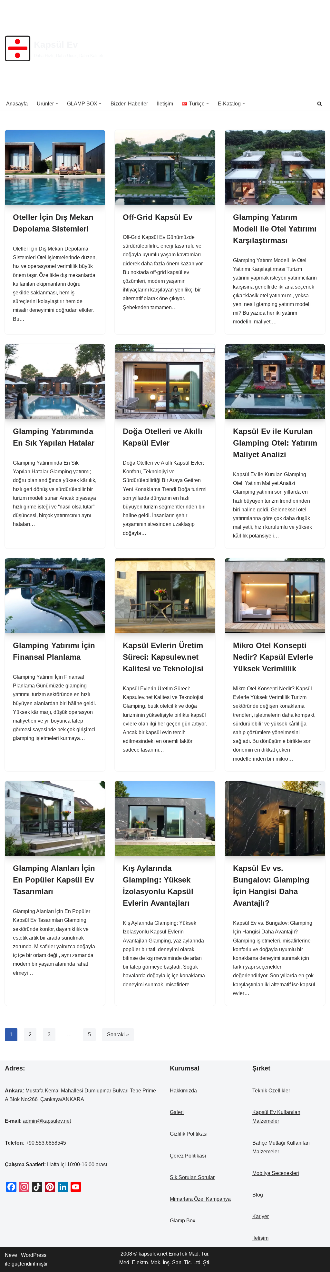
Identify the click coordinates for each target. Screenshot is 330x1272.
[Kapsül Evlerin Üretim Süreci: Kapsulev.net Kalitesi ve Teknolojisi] (165, 595)
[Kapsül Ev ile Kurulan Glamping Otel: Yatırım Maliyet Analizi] (275, 381)
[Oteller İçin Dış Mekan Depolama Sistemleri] (55, 167)
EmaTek (178, 1254)
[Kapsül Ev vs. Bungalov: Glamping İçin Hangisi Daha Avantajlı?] (275, 818)
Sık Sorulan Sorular (192, 1177)
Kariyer (260, 1216)
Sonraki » (118, 1034)
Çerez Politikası (188, 1156)
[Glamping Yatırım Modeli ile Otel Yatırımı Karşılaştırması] (275, 167)
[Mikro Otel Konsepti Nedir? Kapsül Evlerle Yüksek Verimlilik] (275, 595)
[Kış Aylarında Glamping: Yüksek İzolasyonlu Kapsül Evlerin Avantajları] (165, 818)
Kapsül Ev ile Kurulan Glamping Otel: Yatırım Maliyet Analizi (275, 443)
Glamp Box (182, 1220)
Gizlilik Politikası (189, 1134)
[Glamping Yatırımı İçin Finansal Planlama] (55, 595)
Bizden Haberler (129, 103)
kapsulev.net (153, 1254)
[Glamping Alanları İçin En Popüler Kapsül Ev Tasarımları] (55, 818)
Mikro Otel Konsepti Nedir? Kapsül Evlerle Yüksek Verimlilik (273, 657)
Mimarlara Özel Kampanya (200, 1199)
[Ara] (319, 103)
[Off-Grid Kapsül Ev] (165, 167)
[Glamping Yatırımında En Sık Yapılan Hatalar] (55, 381)
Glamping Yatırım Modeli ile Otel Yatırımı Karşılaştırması (274, 229)
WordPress (33, 1255)
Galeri (177, 1112)
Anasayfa (17, 103)
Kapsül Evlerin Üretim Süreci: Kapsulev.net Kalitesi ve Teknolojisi (163, 657)
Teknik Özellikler (271, 1090)
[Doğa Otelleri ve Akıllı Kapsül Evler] (165, 381)
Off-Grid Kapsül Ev (157, 217)
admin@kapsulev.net (47, 1121)
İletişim (165, 103)
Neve (11, 1255)
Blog (257, 1195)
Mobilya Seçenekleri (275, 1173)
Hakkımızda (183, 1090)
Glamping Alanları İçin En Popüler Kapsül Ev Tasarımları (54, 880)
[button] (56, 103)
